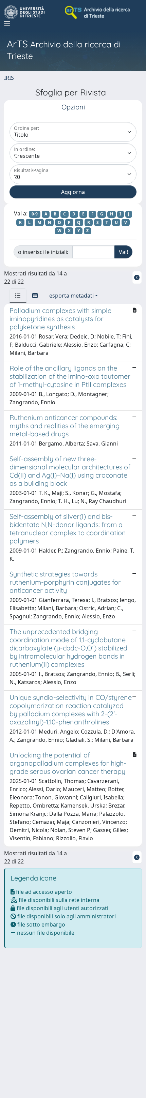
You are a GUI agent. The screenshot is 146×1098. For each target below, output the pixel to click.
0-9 (35, 214)
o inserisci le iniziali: (43, 252)
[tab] (18, 295)
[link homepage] (27, 12)
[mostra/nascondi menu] (7, 23)
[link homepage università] (97, 12)
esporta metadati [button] (71, 295)
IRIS (9, 77)
